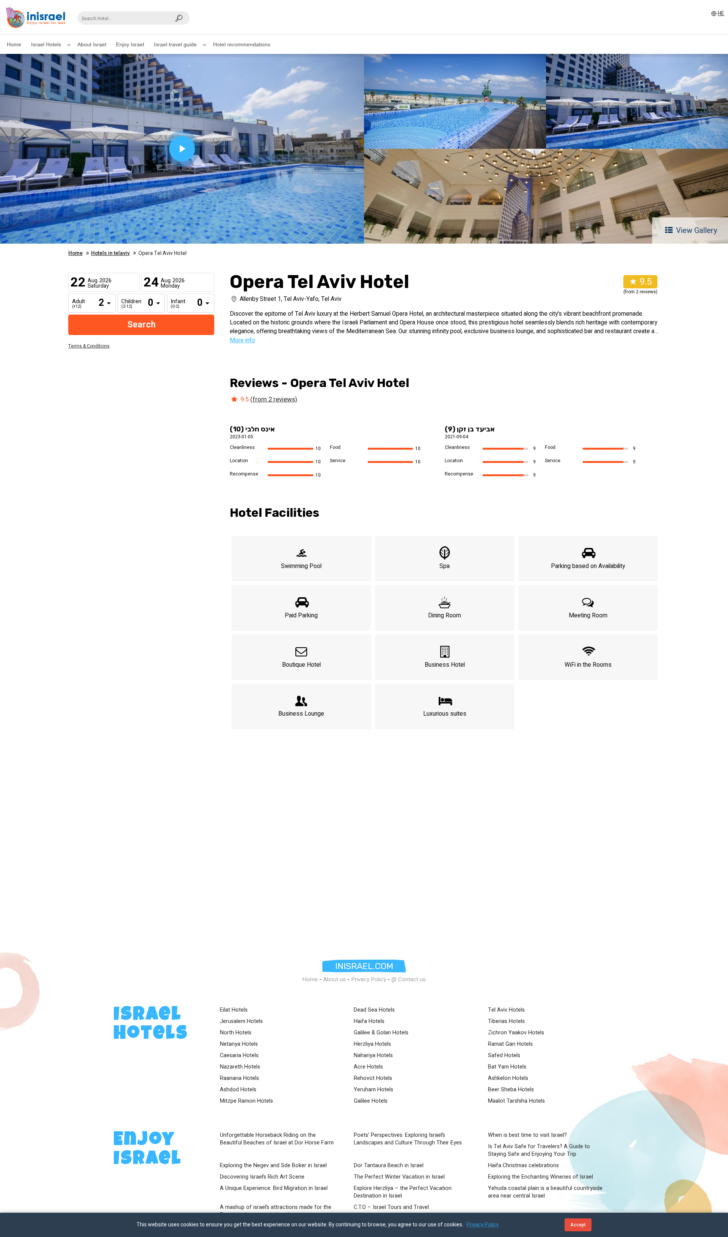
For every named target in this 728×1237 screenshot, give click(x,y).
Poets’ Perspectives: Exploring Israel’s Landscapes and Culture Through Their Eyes (408, 1139)
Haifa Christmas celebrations (523, 1165)
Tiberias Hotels (506, 1021)
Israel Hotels (46, 44)
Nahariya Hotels (373, 1055)
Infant (176, 304)
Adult (77, 304)
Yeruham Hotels (373, 1090)
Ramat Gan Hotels (510, 1044)
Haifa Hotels (369, 1021)
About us (334, 979)
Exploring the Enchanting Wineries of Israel (540, 1177)
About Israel (91, 44)
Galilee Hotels (371, 1101)
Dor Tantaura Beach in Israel (389, 1165)
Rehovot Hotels (373, 1078)
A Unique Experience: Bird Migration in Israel (274, 1188)
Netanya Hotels (239, 1044)
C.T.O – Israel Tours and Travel (391, 1207)
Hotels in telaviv (110, 253)
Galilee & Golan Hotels (381, 1033)
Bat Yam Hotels (507, 1067)
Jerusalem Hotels (241, 1021)
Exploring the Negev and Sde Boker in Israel (273, 1165)
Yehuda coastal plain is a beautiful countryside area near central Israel (545, 1192)
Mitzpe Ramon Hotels (246, 1101)
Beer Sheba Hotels (511, 1090)
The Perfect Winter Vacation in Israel (399, 1177)
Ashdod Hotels (238, 1090)
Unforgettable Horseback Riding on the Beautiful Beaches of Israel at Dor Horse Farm (277, 1139)
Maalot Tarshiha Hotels (516, 1101)
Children (127, 304)
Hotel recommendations (241, 44)
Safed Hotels (504, 1055)
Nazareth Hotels (240, 1067)
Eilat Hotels (234, 1010)
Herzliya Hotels (372, 1044)
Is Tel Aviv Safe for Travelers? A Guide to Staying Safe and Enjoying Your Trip (539, 1150)
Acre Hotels (368, 1067)
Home (14, 44)
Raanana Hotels (239, 1078)
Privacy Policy (368, 979)
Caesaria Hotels (239, 1055)
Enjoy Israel (130, 44)
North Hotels (235, 1033)
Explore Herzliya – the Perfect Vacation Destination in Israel (403, 1192)
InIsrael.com (364, 966)
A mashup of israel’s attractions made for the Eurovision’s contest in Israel (275, 1211)
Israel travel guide (175, 44)
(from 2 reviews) (273, 399)
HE (721, 13)
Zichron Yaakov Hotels (516, 1033)
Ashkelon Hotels (508, 1078)
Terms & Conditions (89, 346)
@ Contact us (408, 979)
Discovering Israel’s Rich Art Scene (262, 1177)
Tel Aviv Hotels (506, 1010)
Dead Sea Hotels (374, 1010)
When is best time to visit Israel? (527, 1135)
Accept (578, 1224)
